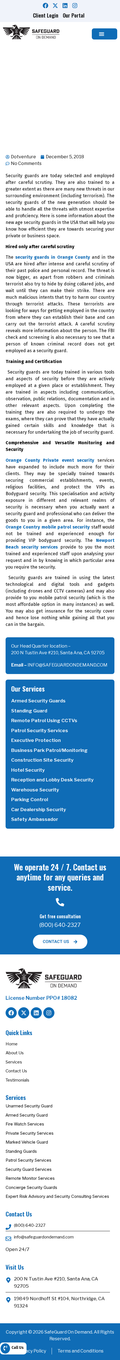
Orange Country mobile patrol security (48, 527)
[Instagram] (75, 5)
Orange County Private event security (50, 460)
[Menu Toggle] (101, 34)
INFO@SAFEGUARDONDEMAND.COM (67, 665)
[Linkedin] (65, 5)
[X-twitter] (55, 5)
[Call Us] (5, 1348)
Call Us (17, 1347)
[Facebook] (45, 5)
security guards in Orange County (52, 257)
